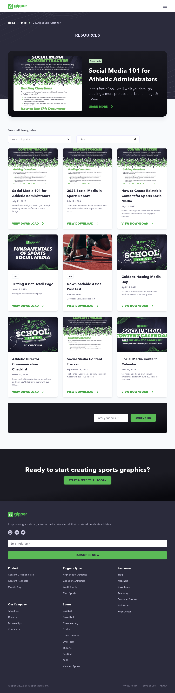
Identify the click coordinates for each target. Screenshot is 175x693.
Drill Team (68, 641)
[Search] (135, 139)
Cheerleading (70, 623)
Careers (12, 617)
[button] (165, 6)
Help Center (124, 611)
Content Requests (18, 580)
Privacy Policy (130, 685)
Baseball (67, 611)
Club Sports (69, 593)
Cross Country (71, 635)
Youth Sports (70, 587)
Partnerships (15, 623)
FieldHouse (124, 605)
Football (67, 654)
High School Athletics (75, 574)
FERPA (163, 685)
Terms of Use (149, 685)
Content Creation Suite (21, 574)
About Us (13, 611)
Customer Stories (127, 599)
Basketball (69, 617)
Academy (123, 593)
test (15, 276)
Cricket (67, 629)
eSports (67, 647)
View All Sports (71, 666)
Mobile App (15, 587)
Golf (65, 660)
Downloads (124, 587)
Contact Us (14, 629)
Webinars (123, 580)
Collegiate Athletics (74, 580)
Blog (120, 574)
